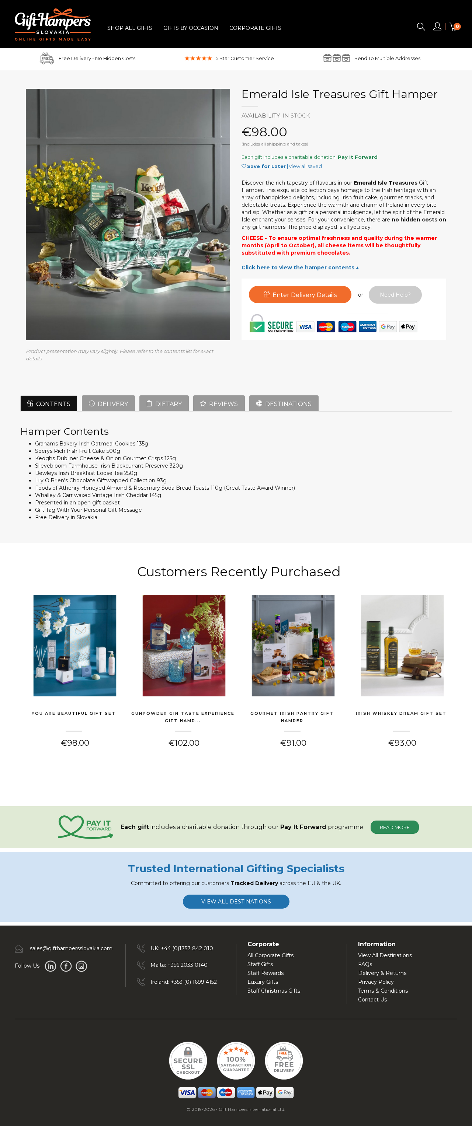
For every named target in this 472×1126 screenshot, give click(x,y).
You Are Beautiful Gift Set (74, 713)
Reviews (222, 404)
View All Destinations (385, 955)
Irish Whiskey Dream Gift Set (401, 713)
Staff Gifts (260, 964)
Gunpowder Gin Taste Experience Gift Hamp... (183, 717)
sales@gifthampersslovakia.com (71, 948)
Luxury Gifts (262, 982)
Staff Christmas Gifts (273, 990)
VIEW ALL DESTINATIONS (236, 901)
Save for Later (266, 166)
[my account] (437, 28)
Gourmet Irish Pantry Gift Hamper (292, 717)
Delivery (111, 404)
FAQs (365, 964)
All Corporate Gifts (270, 955)
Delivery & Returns (382, 973)
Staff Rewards (265, 973)
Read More (395, 827)
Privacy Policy (376, 982)
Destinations (287, 404)
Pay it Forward (358, 157)
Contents (51, 404)
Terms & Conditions (383, 990)
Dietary (167, 404)
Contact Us (372, 999)
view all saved (305, 166)
